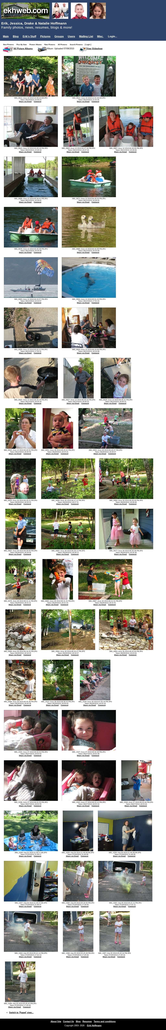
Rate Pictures (50, 44)
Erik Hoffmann (94, 1025)
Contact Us (68, 1021)
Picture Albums (36, 44)
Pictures (45, 36)
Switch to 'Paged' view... (21, 1012)
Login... (112, 36)
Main (6, 36)
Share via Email (25, 101)
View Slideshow (94, 48)
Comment (37, 101)
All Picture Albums (23, 48)
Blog (16, 36)
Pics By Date (22, 44)
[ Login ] (88, 44)
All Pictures (63, 44)
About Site (56, 1021)
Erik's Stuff (29, 36)
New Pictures (9, 44)
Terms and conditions (105, 1021)
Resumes (87, 1021)
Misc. (100, 36)
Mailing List (86, 36)
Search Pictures (77, 44)
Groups (59, 36)
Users (71, 36)
